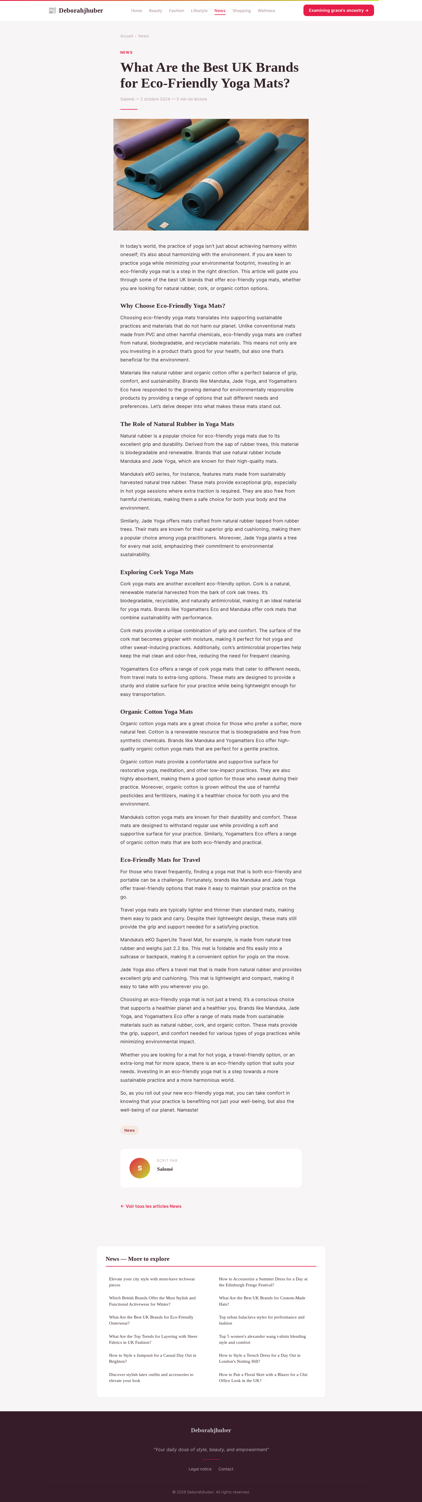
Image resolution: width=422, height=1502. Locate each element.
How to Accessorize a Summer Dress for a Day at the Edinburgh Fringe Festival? (263, 1281)
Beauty (155, 10)
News (220, 10)
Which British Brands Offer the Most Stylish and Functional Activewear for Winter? (152, 1300)
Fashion (176, 10)
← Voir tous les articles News (150, 1206)
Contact (225, 1468)
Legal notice (200, 1468)
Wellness (266, 10)
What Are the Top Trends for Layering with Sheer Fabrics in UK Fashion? (153, 1339)
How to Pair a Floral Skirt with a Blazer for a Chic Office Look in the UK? (263, 1377)
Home (136, 10)
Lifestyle (199, 10)
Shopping (242, 10)
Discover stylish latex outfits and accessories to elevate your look (151, 1377)
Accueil (126, 36)
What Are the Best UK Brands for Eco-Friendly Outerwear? (151, 1320)
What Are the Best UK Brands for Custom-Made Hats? (262, 1300)
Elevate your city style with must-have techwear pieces (152, 1281)
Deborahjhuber (75, 10)
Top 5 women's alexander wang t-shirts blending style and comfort (262, 1339)
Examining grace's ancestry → (339, 10)
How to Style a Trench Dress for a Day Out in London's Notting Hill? (260, 1358)
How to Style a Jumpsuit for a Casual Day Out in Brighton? (152, 1358)
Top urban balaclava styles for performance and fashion (262, 1320)
